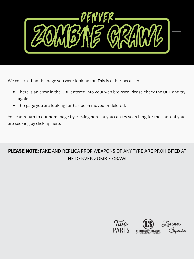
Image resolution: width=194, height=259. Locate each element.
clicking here (87, 116)
